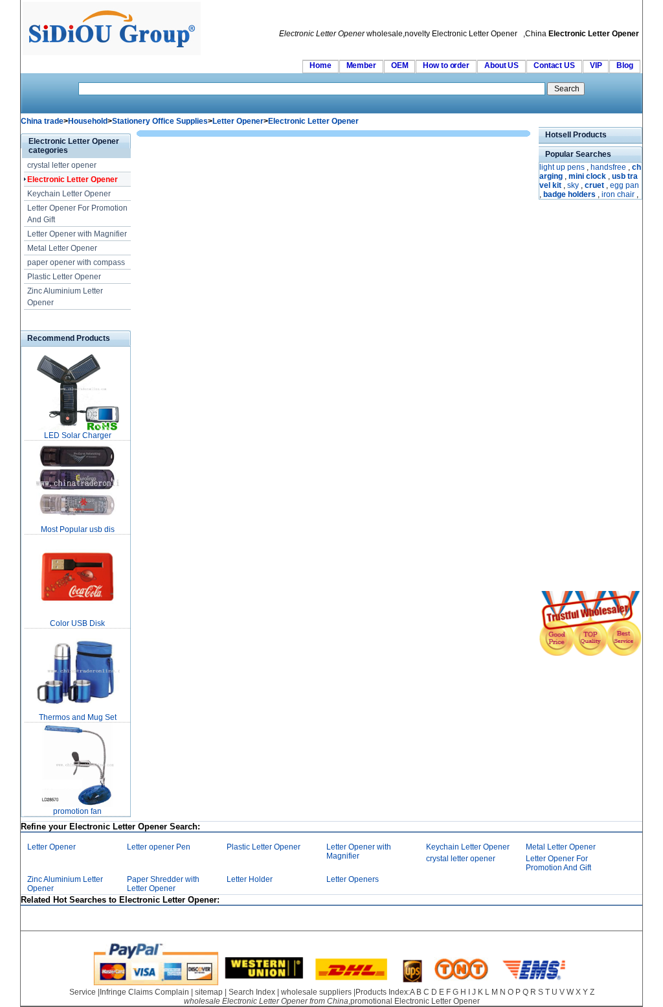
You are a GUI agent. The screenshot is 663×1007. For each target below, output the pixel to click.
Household (87, 121)
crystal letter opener (61, 165)
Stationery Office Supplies (160, 121)
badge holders (569, 194)
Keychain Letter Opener (69, 193)
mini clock (587, 176)
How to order (446, 65)
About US (501, 65)
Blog (624, 65)
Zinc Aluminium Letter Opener (65, 296)
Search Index (252, 992)
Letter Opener (238, 121)
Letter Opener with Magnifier (77, 233)
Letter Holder (250, 879)
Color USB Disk (77, 623)
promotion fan (77, 811)
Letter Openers (352, 879)
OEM (400, 65)
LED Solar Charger (77, 435)
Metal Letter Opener (62, 248)
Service (82, 992)
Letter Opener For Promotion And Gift (77, 213)
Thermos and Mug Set (78, 717)
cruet (594, 185)
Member (361, 65)
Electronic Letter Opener (313, 121)
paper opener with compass (76, 262)
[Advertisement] (577, 396)
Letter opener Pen (158, 846)
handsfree (608, 167)
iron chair (618, 194)
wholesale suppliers (316, 992)
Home (320, 65)
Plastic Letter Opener (64, 276)
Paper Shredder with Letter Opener (163, 884)
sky (573, 185)
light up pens (562, 167)
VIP (596, 65)
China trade (42, 121)
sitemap (209, 992)
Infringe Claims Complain (144, 992)
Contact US (554, 65)
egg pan (624, 185)
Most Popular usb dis (78, 529)
